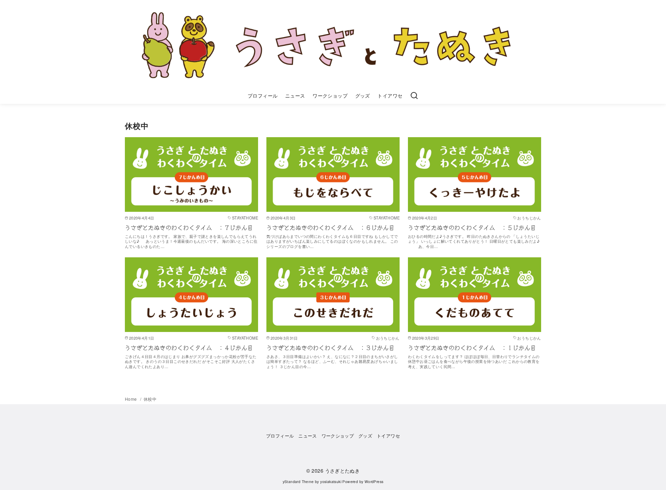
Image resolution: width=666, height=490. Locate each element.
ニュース (295, 95)
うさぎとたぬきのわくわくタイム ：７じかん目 (189, 228)
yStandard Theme (298, 481)
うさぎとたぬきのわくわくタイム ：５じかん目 (472, 228)
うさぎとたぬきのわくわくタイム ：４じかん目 (189, 348)
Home (131, 399)
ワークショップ (330, 95)
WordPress (374, 481)
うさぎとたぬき (342, 470)
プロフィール (263, 95)
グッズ (362, 95)
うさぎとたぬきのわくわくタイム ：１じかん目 (472, 348)
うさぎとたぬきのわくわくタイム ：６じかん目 (330, 228)
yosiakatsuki (330, 481)
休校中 (150, 399)
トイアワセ (389, 95)
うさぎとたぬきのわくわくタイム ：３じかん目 (330, 348)
